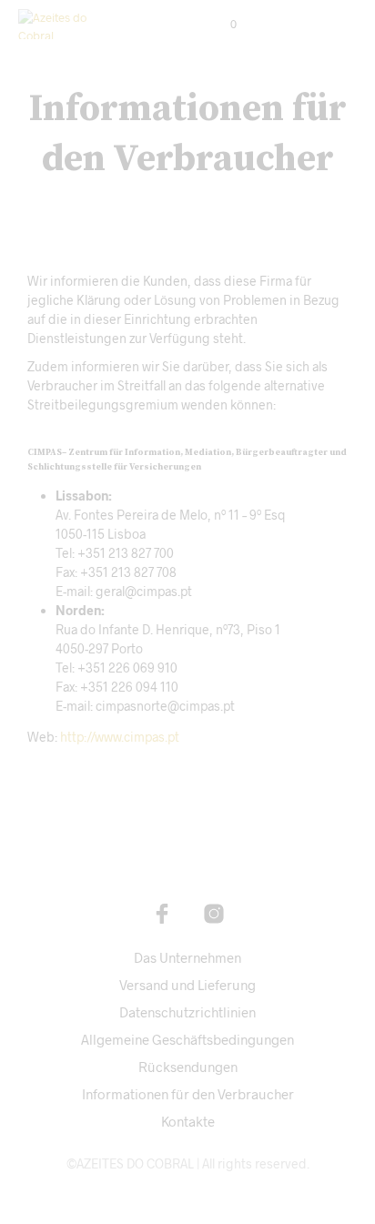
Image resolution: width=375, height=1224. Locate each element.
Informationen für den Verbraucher (188, 1094)
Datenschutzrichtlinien (187, 1012)
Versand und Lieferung (187, 984)
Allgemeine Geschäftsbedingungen (187, 1039)
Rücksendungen (188, 1066)
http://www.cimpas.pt (119, 736)
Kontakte (188, 1121)
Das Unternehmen (187, 957)
